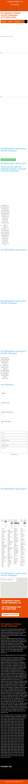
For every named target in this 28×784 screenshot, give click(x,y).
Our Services (10, 36)
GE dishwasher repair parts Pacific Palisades (13, 149)
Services (10, 21)
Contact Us (17, 21)
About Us (4, 21)
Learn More (4, 36)
